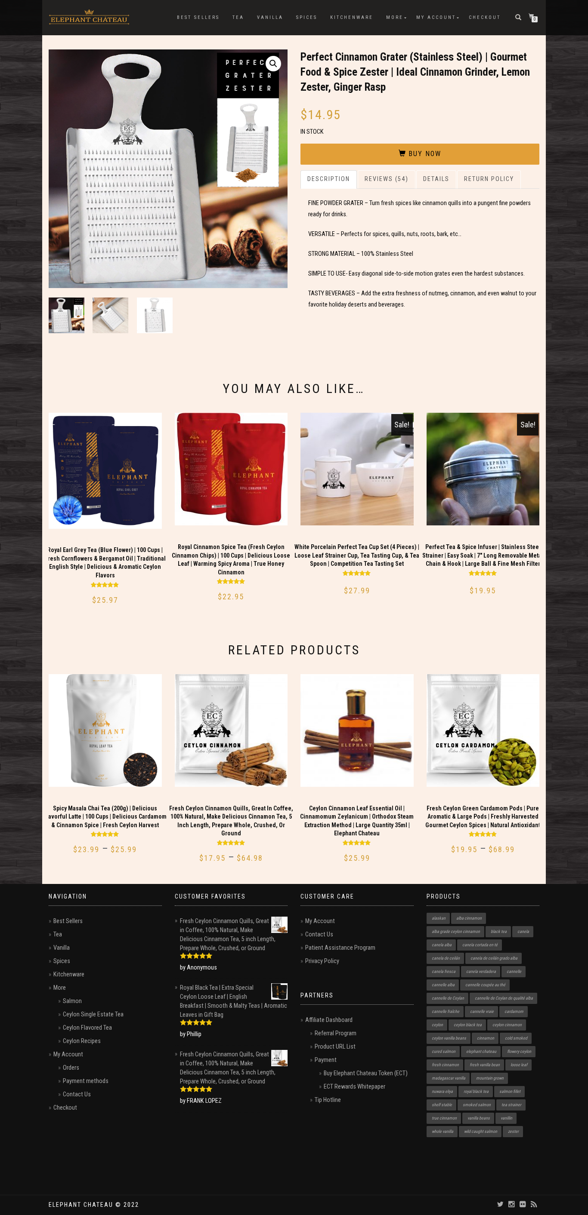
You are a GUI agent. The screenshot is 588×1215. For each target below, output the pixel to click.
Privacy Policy (322, 961)
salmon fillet (509, 1091)
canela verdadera (481, 971)
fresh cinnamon (445, 1064)
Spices (306, 17)
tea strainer (511, 1104)
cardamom (513, 1011)
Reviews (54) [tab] (387, 179)
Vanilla (270, 17)
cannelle (514, 971)
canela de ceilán (446, 958)
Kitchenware (351, 17)
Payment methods (85, 1081)
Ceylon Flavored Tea (87, 1027)
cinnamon (485, 1038)
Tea (238, 17)
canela (523, 931)
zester (513, 1131)
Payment (326, 1060)
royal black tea (476, 1091)
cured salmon (443, 1051)
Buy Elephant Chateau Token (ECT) (366, 1073)
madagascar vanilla (448, 1078)
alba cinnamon (469, 918)
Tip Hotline (328, 1100)
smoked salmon (477, 1104)
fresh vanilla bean (485, 1064)
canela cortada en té (480, 944)
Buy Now (425, 154)
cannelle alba (443, 984)
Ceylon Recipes (82, 1041)
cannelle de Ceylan (448, 998)
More (394, 17)
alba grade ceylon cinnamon (456, 931)
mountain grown (490, 1078)
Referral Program (335, 1033)
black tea (499, 931)
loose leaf (519, 1064)
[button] (273, 63)
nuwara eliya (442, 1091)
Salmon (72, 1001)
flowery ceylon (519, 1051)
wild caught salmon (480, 1131)
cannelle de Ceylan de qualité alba (504, 998)
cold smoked (516, 1038)
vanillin (506, 1118)
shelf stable (442, 1104)
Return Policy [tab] (489, 179)
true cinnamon (444, 1118)
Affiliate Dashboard (329, 1020)
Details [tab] (436, 179)
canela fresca (443, 971)
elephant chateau (481, 1051)
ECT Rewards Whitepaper (354, 1086)
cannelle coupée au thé (485, 984)
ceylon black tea (468, 1024)
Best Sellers (198, 17)
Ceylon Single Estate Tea (93, 1014)
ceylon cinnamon (507, 1024)
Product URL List (335, 1046)
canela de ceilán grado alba (493, 958)
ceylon (437, 1024)
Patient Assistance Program (340, 947)
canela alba (442, 944)
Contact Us (77, 1094)
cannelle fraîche (445, 1011)
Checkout (485, 17)
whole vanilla (442, 1131)
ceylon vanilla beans (449, 1038)
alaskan (439, 918)
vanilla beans (478, 1118)
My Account (436, 17)
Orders (71, 1067)
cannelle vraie (482, 1011)
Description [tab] (328, 179)
